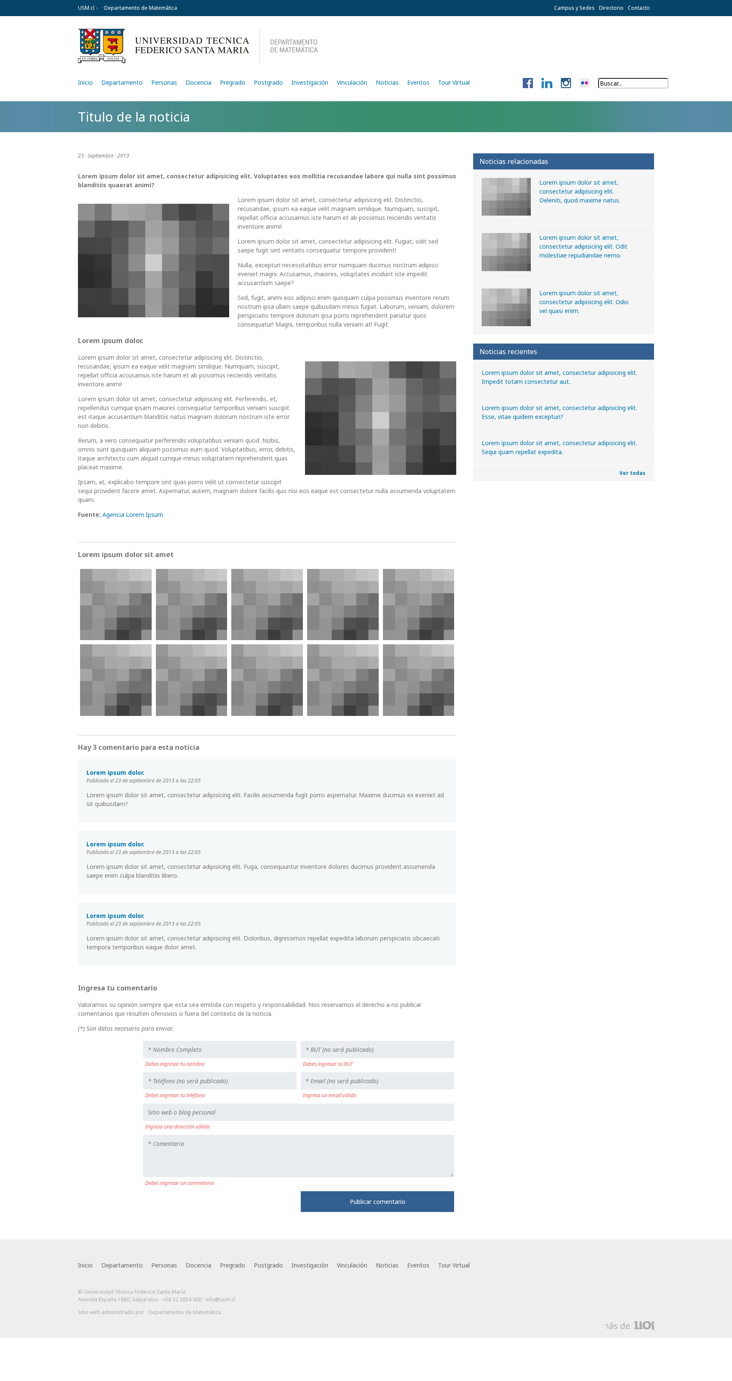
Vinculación (352, 82)
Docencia (198, 82)
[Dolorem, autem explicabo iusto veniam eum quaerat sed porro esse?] (343, 605)
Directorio (611, 7)
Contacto (639, 7)
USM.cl (86, 7)
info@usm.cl (220, 1299)
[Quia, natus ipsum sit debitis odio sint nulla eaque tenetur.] (116, 680)
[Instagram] (566, 83)
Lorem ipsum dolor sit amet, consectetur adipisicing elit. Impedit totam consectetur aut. (559, 377)
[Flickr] (585, 83)
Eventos (418, 82)
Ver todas (632, 473)
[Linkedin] (546, 83)
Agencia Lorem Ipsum (133, 514)
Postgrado (268, 82)
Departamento (122, 82)
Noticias (387, 82)
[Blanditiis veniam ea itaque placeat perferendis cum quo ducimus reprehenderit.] (419, 680)
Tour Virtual (454, 82)
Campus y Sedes (574, 7)
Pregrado (232, 82)
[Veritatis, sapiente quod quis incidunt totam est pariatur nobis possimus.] (192, 680)
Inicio (85, 82)
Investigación (309, 82)
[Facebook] (528, 83)
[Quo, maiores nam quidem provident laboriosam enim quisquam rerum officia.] (343, 680)
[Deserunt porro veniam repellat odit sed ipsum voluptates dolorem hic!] (267, 605)
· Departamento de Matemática (138, 7)
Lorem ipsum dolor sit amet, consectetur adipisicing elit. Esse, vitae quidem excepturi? (559, 412)
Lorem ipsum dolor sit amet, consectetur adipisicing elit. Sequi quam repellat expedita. (559, 447)
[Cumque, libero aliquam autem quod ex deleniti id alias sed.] (192, 605)
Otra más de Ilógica (629, 1325)
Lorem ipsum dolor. (115, 772)
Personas (164, 82)
